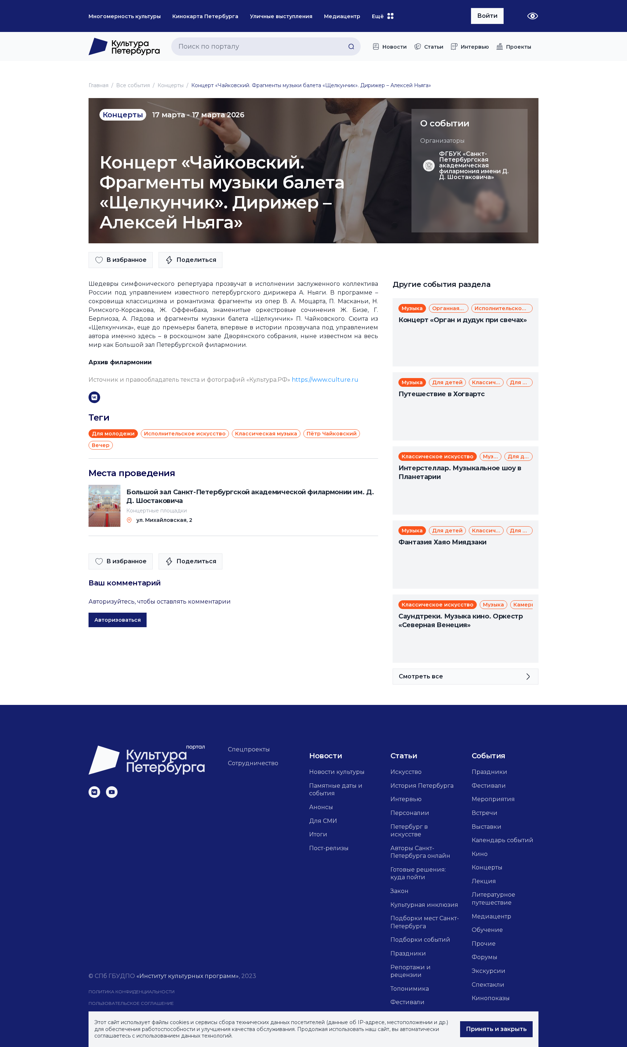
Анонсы (321, 807)
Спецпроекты (249, 749)
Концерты (170, 85)
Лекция (484, 881)
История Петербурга (422, 785)
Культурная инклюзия (424, 904)
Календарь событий (502, 840)
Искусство (406, 771)
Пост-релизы (329, 848)
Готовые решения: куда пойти (418, 873)
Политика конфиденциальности (132, 991)
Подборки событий (420, 939)
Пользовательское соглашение (131, 1003)
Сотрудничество (253, 763)
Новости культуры (337, 771)
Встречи (484, 812)
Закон (399, 891)
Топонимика (409, 988)
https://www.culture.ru (325, 379)
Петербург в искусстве (409, 830)
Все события (133, 85)
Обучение (487, 929)
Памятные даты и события (335, 789)
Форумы (484, 957)
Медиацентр (491, 916)
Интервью (406, 799)
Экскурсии (488, 970)
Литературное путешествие (493, 898)
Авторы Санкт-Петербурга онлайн (420, 852)
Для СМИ (323, 820)
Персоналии (409, 812)
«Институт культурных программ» (187, 976)
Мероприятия (493, 799)
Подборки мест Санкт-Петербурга (424, 922)
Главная (98, 85)
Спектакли (488, 984)
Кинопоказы (491, 998)
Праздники (408, 953)
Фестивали (407, 1002)
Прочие (484, 943)
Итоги (318, 834)
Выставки (486, 826)
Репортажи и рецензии (410, 971)
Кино (480, 854)
